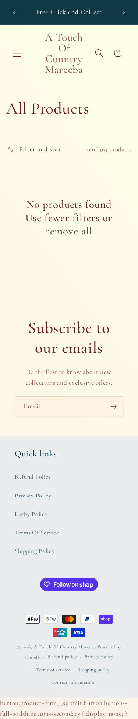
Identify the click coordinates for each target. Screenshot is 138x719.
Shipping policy (94, 670)
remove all (69, 231)
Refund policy (62, 657)
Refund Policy (33, 476)
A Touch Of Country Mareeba (65, 647)
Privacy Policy (33, 495)
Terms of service (53, 670)
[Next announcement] (124, 12)
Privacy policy (99, 657)
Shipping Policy (34, 551)
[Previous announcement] (14, 12)
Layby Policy (31, 514)
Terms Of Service (37, 532)
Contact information (72, 682)
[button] (17, 53)
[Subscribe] (113, 406)
